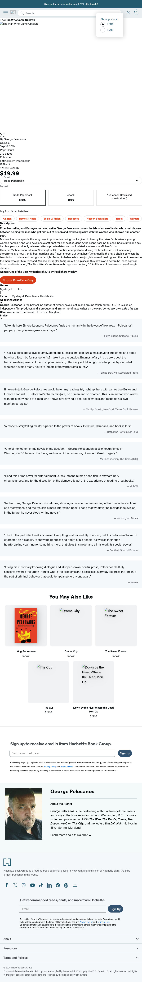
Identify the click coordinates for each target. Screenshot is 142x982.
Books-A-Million (52, 218)
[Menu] (5, 12)
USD (110, 24)
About (7, 939)
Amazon (7, 218)
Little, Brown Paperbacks (15, 161)
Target (119, 218)
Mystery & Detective (24, 296)
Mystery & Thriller (11, 289)
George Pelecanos (15, 139)
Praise (4, 315)
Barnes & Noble (27, 218)
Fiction (4, 296)
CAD (110, 30)
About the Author (11, 299)
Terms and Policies (15, 957)
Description (7, 223)
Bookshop (73, 218)
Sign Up (125, 753)
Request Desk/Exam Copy (18, 280)
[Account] (129, 13)
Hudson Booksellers (97, 218)
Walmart (134, 218)
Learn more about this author (69, 835)
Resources (10, 948)
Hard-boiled (47, 296)
